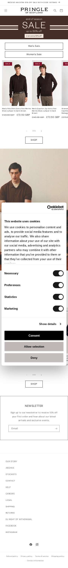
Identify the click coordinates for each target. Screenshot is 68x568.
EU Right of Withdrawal (19, 519)
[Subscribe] (56, 428)
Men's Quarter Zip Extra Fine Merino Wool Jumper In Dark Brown (44, 111)
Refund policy (12, 556)
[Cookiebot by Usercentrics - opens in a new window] (48, 207)
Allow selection (34, 346)
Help (8, 487)
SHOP (34, 140)
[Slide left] (27, 131)
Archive (10, 468)
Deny (34, 357)
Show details (47, 324)
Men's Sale (34, 46)
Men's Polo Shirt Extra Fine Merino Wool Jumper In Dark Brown (16, 110)
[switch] (58, 285)
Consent (34, 335)
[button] (6, 10)
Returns (10, 513)
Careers (10, 493)
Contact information (35, 561)
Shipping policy (57, 556)
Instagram (11, 532)
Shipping (10, 506)
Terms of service (42, 556)
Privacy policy (26, 556)
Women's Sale (34, 54)
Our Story (11, 461)
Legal (9, 500)
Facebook (11, 526)
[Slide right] (41, 131)
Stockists (11, 474)
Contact (10, 481)
